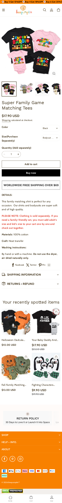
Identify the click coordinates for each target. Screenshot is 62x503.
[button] (3, 10)
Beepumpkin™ (14, 482)
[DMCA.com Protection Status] (12, 492)
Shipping (6, 120)
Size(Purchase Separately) (10, 138)
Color (5, 127)
